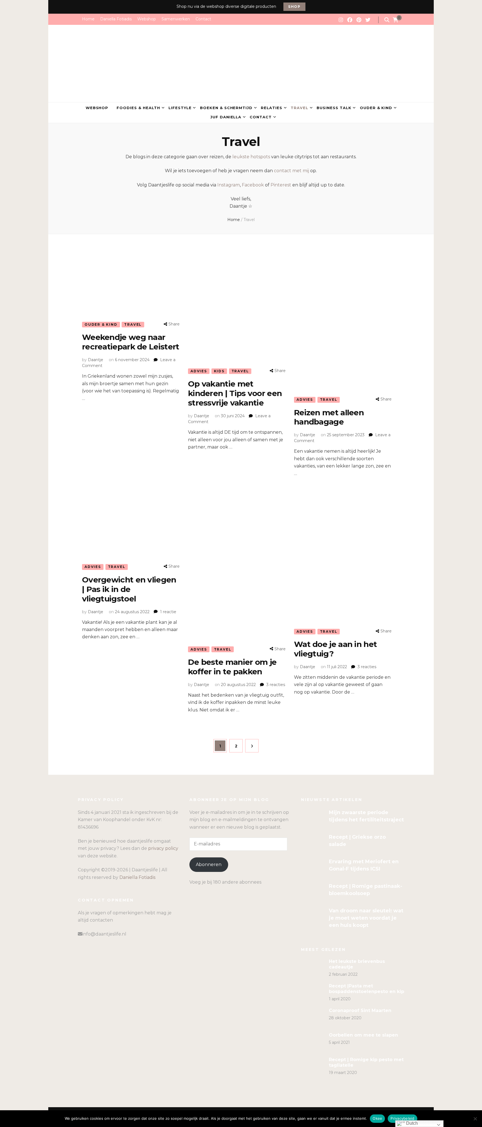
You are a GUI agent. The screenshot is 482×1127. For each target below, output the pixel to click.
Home (88, 18)
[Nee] (475, 1118)
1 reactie (168, 611)
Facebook (253, 185)
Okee (377, 1118)
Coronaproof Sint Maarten (360, 1010)
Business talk (334, 107)
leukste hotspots (251, 156)
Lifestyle (180, 107)
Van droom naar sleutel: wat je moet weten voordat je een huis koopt (366, 918)
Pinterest (281, 185)
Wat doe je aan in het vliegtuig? (335, 648)
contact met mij (291, 170)
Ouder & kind (376, 107)
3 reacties (275, 684)
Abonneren (208, 864)
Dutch (411, 1123)
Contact (203, 18)
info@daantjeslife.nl (104, 934)
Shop (294, 6)
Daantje (95, 359)
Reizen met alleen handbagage (329, 417)
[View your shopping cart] (395, 20)
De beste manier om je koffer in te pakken (232, 666)
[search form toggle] (386, 20)
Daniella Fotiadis (116, 18)
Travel (299, 107)
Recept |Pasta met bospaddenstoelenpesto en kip (366, 988)
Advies (199, 371)
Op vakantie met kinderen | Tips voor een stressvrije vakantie (235, 393)
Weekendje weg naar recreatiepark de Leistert (130, 341)
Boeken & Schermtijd (226, 107)
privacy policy (163, 848)
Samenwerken (176, 18)
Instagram (228, 185)
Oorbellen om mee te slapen (363, 1035)
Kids (219, 371)
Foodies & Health (138, 107)
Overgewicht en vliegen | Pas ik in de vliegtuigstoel (129, 589)
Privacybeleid (402, 1118)
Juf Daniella (226, 117)
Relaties (271, 107)
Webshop (146, 18)
